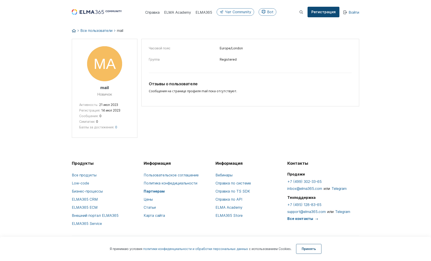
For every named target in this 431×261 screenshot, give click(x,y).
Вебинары (224, 175)
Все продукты (84, 175)
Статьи (150, 207)
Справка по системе (233, 183)
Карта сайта (154, 215)
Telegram (339, 188)
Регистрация (323, 12)
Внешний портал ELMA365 (95, 215)
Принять (309, 249)
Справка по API (229, 199)
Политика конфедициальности (170, 183)
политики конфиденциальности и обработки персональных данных (196, 249)
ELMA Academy (229, 207)
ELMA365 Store (229, 215)
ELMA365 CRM (85, 199)
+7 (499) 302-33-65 (304, 181)
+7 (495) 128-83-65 (304, 204)
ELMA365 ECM (85, 207)
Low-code (80, 183)
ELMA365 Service (87, 223)
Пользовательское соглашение (171, 175)
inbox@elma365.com (304, 188)
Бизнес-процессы (87, 191)
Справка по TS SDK (233, 191)
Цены (148, 199)
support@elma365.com (306, 211)
